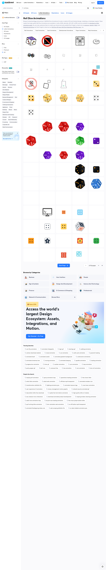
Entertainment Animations (66, 30)
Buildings (5, 109)
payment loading (95, 353)
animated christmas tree (33, 360)
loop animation (87, 364)
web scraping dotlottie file (57, 408)
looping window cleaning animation (86, 396)
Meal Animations (92, 30)
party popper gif (30, 368)
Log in (93, 2)
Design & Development (8, 92)
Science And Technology (91, 284)
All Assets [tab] (26, 13)
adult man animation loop (33, 400)
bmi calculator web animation (55, 404)
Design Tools (5, 112)
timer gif (46, 364)
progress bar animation (32, 364)
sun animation (64, 353)
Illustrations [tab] (55, 13)
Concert (4, 119)
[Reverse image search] (88, 8)
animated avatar (45, 356)
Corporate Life (6, 124)
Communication (13, 122)
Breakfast (10, 82)
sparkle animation (81, 360)
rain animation (81, 368)
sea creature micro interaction (34, 396)
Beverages (5, 84)
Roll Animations (28, 30)
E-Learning (5, 122)
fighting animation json (53, 385)
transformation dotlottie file (33, 385)
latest (95, 25)
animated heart (30, 356)
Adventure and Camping (8, 114)
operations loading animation (69, 377)
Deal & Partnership (12, 119)
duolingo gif (72, 349)
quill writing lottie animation (34, 404)
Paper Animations (80, 30)
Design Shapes (6, 94)
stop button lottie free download (35, 393)
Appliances (5, 107)
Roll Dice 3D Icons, (57, 27)
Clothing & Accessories (8, 104)
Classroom (14, 117)
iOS (9, 117)
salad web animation (49, 381)
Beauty (10, 109)
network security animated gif (81, 389)
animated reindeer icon (86, 381)
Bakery (4, 82)
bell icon (43, 368)
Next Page (62, 265)
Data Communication (8, 127)
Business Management (8, 97)
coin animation (74, 364)
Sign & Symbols (34, 284)
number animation (59, 364)
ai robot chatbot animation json (78, 408)
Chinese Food (12, 84)
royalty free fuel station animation (58, 393)
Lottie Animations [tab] (44, 13)
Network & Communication (37, 297)
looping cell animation (32, 377)
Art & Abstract (6, 89)
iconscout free (54, 368)
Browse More (56, 297)
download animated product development (59, 396)
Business (10, 87)
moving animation (50, 360)
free (35, 21)
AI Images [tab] (69, 13)
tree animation (67, 368)
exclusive (86, 25)
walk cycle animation (79, 353)
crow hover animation (89, 385)
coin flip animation (31, 349)
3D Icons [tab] (34, 13)
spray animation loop (50, 377)
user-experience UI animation (34, 389)
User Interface (60, 277)
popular (92, 25)
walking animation (86, 349)
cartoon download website (33, 353)
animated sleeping (65, 360)
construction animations (83, 356)
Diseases (5, 117)
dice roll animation (95, 368)
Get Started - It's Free (35, 336)
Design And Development (64, 284)
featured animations (28, 27)
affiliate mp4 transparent (67, 381)
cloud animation (50, 353)
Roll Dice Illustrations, (67, 27)
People (86, 277)
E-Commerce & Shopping (64, 290)
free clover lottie (86, 377)
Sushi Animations (51, 30)
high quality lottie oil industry (81, 393)
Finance (31, 290)
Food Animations (40, 30)
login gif (61, 349)
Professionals (88, 290)
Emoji (11, 107)
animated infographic (48, 349)
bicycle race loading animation (54, 400)
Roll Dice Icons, (77, 27)
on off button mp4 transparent (77, 404)
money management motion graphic (58, 389)
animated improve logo (71, 385)
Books (15, 109)
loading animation (96, 360)
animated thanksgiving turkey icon (35, 408)
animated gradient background (63, 356)
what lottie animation (32, 381)
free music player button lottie (76, 400)
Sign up (101, 2)
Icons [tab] (62, 13)
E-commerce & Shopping (8, 102)
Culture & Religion (7, 99)
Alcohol (4, 87)
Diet (16, 97)
